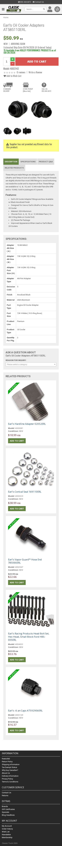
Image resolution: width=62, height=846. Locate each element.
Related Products (14, 167)
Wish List (6, 832)
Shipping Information (10, 764)
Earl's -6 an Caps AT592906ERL (25, 710)
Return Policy (7, 761)
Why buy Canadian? (10, 770)
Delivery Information (10, 776)
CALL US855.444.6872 (46, 90)
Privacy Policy (7, 779)
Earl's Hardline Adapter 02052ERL (27, 423)
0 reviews (21, 72)
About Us (6, 773)
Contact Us (39, 2)
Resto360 (6, 759)
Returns (5, 795)
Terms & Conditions (10, 782)
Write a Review (35, 72)
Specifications (28, 161)
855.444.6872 (25, 2)
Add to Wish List (13, 76)
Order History (7, 829)
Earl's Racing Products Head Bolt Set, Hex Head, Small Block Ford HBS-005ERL (28, 636)
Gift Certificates (8, 809)
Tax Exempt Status (9, 767)
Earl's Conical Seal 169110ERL (24, 491)
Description (11, 161)
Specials (5, 812)
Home (5, 17)
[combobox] (31, 364)
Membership (7, 837)
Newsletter (6, 834)
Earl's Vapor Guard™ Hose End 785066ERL (25, 561)
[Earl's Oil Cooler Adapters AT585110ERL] (31, 110)
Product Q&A (46, 161)
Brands (5, 806)
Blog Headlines (8, 815)
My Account (7, 826)
